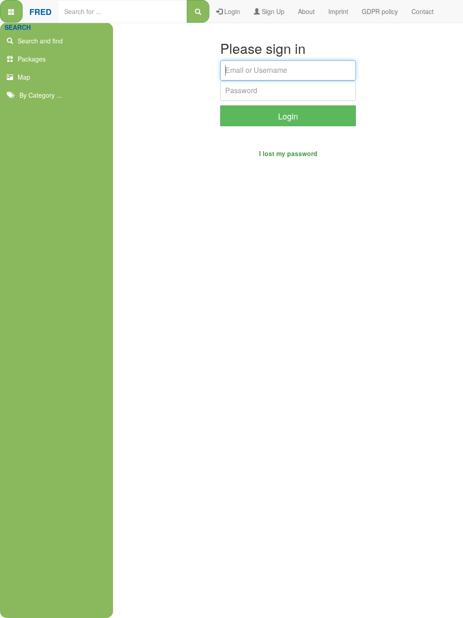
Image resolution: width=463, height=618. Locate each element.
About (306, 11)
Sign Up (272, 11)
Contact (422, 11)
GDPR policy (380, 11)
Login (231, 11)
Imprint (338, 11)
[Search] (198, 11)
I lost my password (288, 153)
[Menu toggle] (11, 11)
